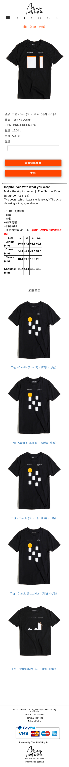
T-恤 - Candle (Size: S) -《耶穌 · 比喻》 (34, 367)
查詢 (33, 173)
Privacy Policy (34, 721)
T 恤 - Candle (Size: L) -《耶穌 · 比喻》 (34, 518)
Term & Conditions (34, 718)
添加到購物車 (33, 163)
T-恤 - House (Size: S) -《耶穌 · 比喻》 (34, 669)
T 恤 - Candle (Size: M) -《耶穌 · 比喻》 (34, 442)
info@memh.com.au (34, 762)
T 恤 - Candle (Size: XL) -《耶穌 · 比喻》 (34, 593)
